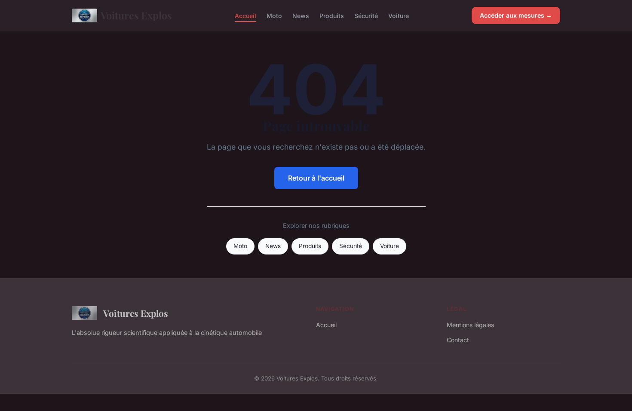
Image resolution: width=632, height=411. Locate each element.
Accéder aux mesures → (516, 15)
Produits (331, 15)
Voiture (398, 15)
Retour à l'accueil (316, 178)
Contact (458, 340)
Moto (274, 15)
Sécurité (366, 15)
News (300, 15)
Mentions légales (470, 324)
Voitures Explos (136, 15)
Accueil (245, 15)
